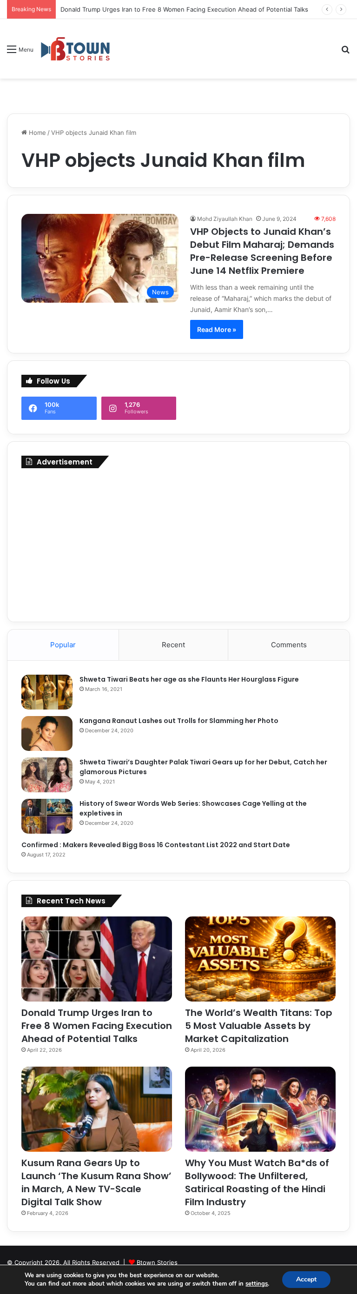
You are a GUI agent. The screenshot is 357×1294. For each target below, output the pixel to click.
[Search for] (345, 52)
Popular (63, 644)
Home (36, 132)
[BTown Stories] (75, 49)
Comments (289, 644)
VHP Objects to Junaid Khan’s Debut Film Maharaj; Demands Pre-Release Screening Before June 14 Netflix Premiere (262, 251)
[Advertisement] (178, 543)
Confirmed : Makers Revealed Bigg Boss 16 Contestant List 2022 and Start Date (155, 844)
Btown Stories (157, 1262)
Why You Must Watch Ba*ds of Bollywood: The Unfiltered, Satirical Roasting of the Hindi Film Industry (257, 1182)
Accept (306, 1279)
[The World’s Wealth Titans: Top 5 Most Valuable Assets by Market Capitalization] (260, 959)
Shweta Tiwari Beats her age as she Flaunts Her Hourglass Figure (189, 679)
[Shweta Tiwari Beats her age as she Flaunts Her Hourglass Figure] (47, 692)
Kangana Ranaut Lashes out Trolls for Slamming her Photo (178, 720)
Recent (173, 644)
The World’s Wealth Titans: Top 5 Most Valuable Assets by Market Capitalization (258, 1025)
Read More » (216, 329)
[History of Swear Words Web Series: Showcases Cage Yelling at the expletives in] (47, 816)
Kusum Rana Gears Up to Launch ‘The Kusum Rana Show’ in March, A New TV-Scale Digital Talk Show (96, 1182)
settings (256, 1284)
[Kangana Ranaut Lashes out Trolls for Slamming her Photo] (47, 733)
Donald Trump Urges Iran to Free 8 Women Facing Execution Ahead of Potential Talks (184, 9)
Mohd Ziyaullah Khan (224, 218)
